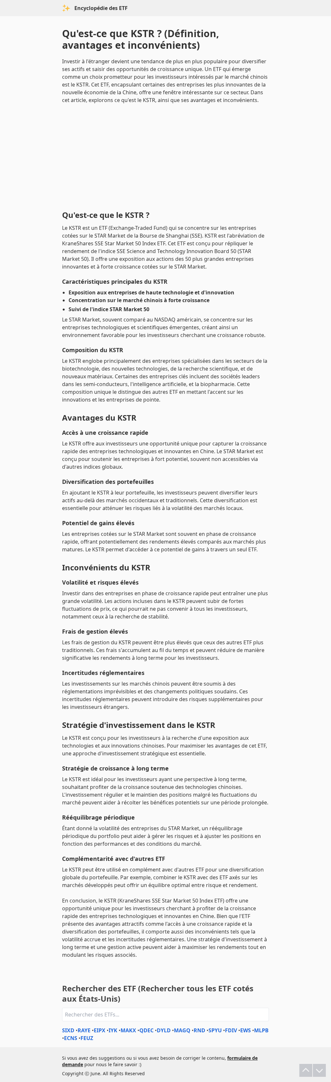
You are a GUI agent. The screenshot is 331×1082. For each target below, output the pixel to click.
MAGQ (182, 1030)
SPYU (215, 1030)
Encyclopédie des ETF (101, 8)
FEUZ (86, 1038)
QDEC (146, 1030)
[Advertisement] (165, 155)
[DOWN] (319, 1070)
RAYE (84, 1030)
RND (199, 1030)
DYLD (164, 1030)
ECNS (70, 1038)
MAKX (128, 1030)
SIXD (68, 1030)
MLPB (261, 1030)
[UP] (305, 1070)
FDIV (231, 1030)
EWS (245, 1030)
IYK (113, 1030)
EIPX (99, 1030)
